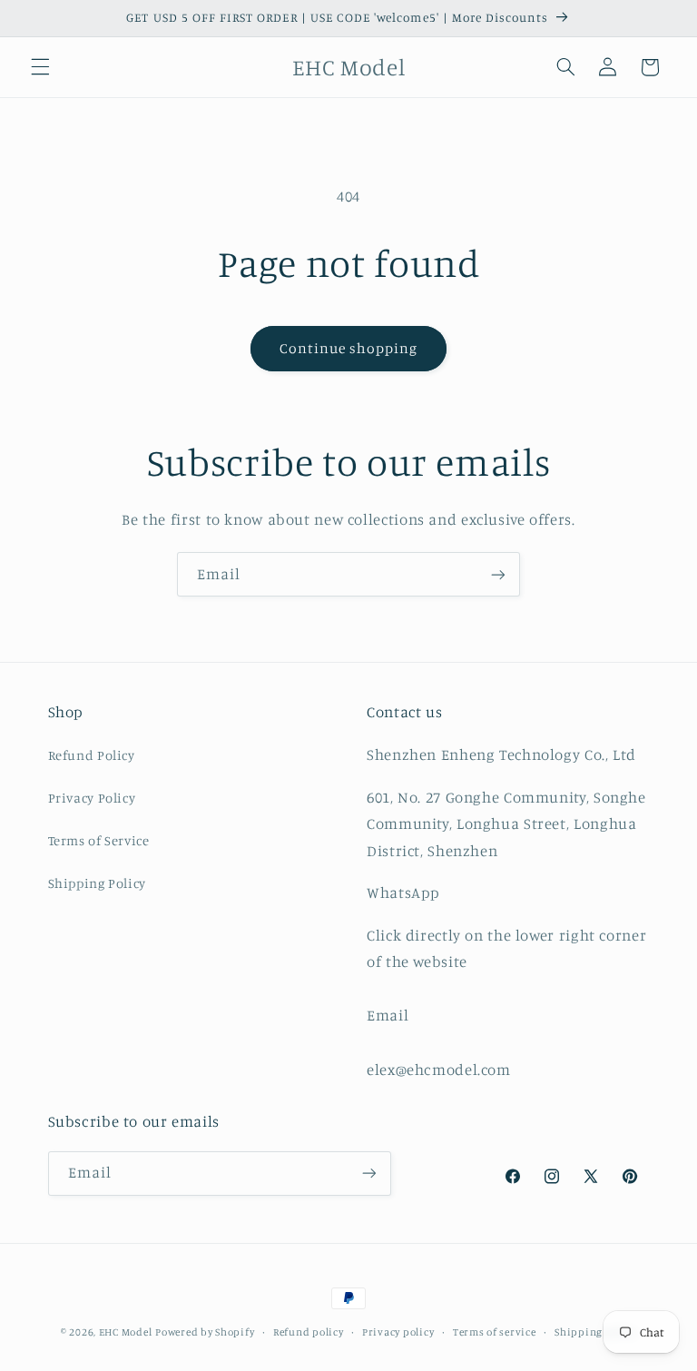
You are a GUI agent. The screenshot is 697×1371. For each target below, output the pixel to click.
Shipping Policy (97, 883)
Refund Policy (91, 755)
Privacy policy (398, 1332)
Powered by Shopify (204, 1332)
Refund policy (308, 1332)
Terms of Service (99, 840)
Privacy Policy (92, 797)
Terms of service (494, 1332)
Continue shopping (349, 348)
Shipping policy (595, 1332)
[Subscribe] (498, 574)
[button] (40, 67)
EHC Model (125, 1332)
